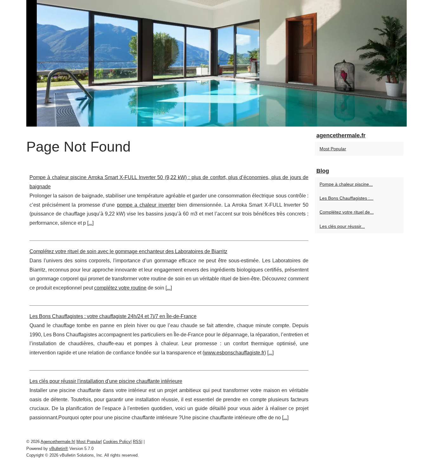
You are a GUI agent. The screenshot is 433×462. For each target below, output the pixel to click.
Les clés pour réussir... (342, 226)
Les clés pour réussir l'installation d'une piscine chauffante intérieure (105, 381)
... (90, 223)
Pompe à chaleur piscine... (346, 184)
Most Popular (333, 148)
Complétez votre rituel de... (347, 212)
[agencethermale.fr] (216, 63)
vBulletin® (58, 448)
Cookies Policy (117, 441)
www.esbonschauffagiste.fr (234, 352)
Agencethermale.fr (57, 441)
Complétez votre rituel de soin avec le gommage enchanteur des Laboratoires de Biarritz (128, 251)
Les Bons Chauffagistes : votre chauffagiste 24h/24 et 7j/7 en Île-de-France (113, 316)
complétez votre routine (120, 287)
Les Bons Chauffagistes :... (346, 198)
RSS (137, 441)
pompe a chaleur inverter (146, 205)
